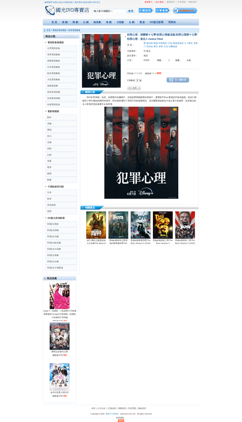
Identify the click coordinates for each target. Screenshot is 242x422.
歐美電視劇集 (74, 30)
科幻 (49, 136)
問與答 (172, 22)
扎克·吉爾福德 (170, 46)
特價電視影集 (53, 104)
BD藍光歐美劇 (54, 242)
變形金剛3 (82, 2)
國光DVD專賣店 (112, 414)
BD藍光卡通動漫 (55, 267)
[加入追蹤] (134, 88)
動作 (49, 117)
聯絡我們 (193, 2)
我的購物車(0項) (186, 11)
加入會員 (159, 2)
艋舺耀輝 (43, 2)
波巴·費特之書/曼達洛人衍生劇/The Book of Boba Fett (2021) (96, 243)
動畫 (49, 180)
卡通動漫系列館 (56, 186)
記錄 (49, 155)
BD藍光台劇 (53, 261)
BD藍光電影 (53, 224)
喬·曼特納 (148, 43)
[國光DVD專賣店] (62, 10)
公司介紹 (101, 408)
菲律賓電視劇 (53, 98)
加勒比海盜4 (53, 2)
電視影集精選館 (59, 30)
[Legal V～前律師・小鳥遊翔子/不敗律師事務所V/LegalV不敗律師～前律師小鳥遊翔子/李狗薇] (60, 308)
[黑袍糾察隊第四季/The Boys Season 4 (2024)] (141, 225)
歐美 (49, 198)
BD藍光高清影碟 (56, 218)
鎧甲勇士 (92, 2)
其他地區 (51, 205)
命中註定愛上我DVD (60, 392)
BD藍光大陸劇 (54, 249)
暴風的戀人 (64, 2)
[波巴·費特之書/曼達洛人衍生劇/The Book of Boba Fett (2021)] (96, 225)
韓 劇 (75, 22)
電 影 (142, 22)
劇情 (49, 173)
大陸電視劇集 (53, 79)
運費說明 (171, 2)
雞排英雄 (74, 2)
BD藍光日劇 (53, 236)
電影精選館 (53, 111)
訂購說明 (112, 408)
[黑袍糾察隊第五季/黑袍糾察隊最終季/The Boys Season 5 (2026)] (118, 225)
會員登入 (148, 2)
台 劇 (131, 22)
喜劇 (49, 123)
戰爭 (49, 167)
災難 (49, 142)
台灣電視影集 (53, 48)
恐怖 (49, 148)
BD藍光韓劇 (53, 230)
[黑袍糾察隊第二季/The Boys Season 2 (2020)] (185, 225)
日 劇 (86, 22)
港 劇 (65, 22)
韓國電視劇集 (53, 61)
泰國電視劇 (52, 85)
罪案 (49, 161)
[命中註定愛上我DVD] (60, 390)
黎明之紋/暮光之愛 (60, 351)
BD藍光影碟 (156, 22)
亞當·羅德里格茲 (176, 43)
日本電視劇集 (53, 67)
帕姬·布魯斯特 (160, 43)
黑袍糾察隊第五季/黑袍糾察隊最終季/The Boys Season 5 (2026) (118, 243)
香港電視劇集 (53, 54)
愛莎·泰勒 (158, 46)
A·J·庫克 (188, 43)
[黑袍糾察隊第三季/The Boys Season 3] (163, 225)
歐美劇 (97, 22)
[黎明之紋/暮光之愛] (60, 349)
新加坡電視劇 (53, 92)
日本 (49, 192)
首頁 (48, 30)
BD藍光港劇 (53, 255)
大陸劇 (120, 22)
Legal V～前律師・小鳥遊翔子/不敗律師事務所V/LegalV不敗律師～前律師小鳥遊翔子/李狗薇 (59, 314)
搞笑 (49, 211)
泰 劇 (109, 22)
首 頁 (54, 22)
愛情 (49, 130)
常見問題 (182, 2)
